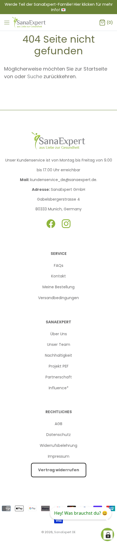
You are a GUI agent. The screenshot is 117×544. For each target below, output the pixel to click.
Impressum (58, 456)
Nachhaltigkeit (58, 355)
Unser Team (58, 344)
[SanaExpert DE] (29, 22)
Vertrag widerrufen (58, 470)
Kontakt (58, 276)
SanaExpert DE (65, 532)
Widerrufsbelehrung (58, 445)
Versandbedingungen (58, 298)
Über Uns (58, 334)
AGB (58, 423)
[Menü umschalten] (7, 22)
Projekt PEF (59, 366)
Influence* (59, 388)
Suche (35, 76)
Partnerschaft (58, 377)
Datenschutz (58, 434)
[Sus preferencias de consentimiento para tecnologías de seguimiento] (108, 535)
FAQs (58, 265)
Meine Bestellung (58, 287)
